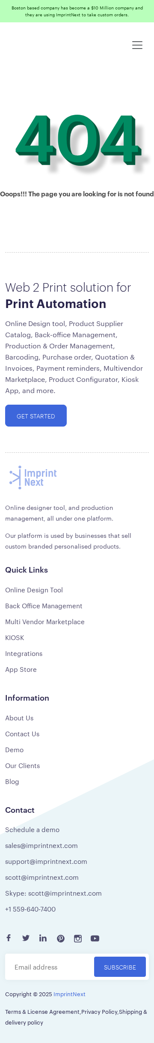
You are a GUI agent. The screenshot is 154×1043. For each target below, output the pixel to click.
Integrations (23, 653)
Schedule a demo (32, 829)
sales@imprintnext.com (41, 845)
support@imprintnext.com (46, 861)
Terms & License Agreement (42, 1011)
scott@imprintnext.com (42, 876)
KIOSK (14, 637)
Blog (12, 781)
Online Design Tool (34, 589)
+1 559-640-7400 (30, 908)
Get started (36, 416)
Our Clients (22, 765)
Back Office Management (44, 605)
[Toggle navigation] (137, 45)
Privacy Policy (99, 1011)
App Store (21, 669)
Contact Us (22, 733)
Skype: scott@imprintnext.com (53, 892)
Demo (14, 749)
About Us (19, 717)
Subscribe (120, 967)
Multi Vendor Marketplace (45, 621)
